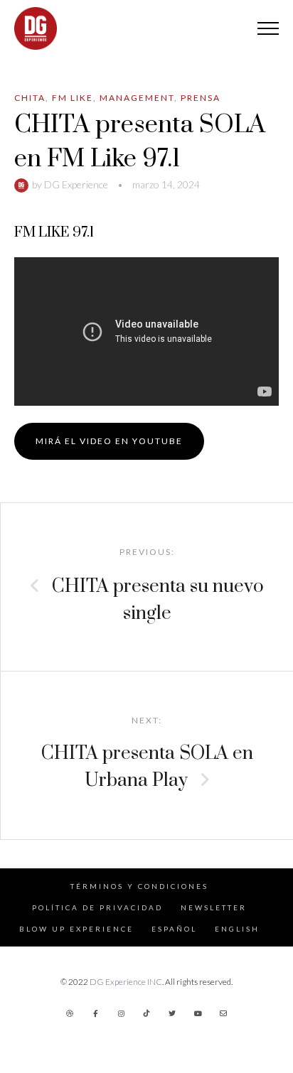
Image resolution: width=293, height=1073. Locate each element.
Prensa (200, 97)
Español (174, 928)
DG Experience (76, 184)
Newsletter (214, 907)
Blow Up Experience (76, 928)
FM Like (72, 97)
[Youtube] (198, 1013)
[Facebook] (95, 1013)
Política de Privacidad (97, 907)
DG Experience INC (126, 981)
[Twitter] (172, 1013)
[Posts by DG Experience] (23, 184)
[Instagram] (121, 1013)
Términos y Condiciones (139, 886)
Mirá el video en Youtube (109, 441)
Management (137, 97)
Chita (30, 97)
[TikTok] (146, 1013)
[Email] (223, 1013)
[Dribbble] (69, 1013)
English (237, 928)
